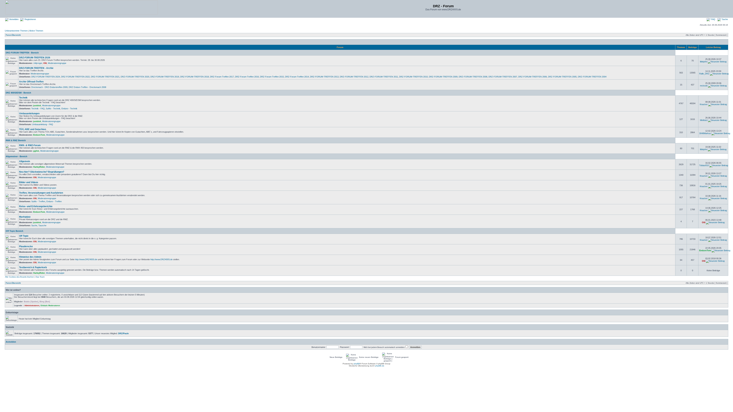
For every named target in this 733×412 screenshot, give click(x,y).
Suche (724, 19)
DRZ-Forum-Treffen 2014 (297, 77)
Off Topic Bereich (14, 231)
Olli (45, 63)
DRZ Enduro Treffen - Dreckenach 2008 (87, 87)
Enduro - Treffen (54, 201)
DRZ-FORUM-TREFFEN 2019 (164, 77)
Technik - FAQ (38, 108)
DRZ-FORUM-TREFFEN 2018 (194, 77)
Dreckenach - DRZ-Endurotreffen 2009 (49, 87)
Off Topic (24, 236)
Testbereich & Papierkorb (33, 267)
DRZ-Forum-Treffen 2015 (272, 77)
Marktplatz (25, 217)
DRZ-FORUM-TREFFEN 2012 (354, 77)
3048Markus (705, 133)
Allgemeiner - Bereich (16, 156)
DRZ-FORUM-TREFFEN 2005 (562, 77)
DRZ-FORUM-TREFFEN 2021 (105, 77)
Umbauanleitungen (29, 113)
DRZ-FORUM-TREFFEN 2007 (502, 77)
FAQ (712, 19)
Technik (23, 97)
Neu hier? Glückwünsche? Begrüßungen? (41, 172)
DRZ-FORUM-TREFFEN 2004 (592, 77)
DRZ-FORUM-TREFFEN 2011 (384, 77)
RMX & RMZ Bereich (16, 140)
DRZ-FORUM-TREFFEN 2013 (324, 77)
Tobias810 (704, 165)
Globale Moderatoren (50, 305)
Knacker (704, 104)
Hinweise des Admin (30, 257)
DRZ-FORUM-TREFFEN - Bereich (22, 53)
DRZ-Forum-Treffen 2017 (222, 77)
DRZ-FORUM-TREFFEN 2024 (45, 77)
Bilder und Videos (28, 182)
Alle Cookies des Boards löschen (19, 277)
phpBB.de (379, 366)
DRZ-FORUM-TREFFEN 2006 (532, 77)
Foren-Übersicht (13, 35)
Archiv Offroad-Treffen (31, 81)
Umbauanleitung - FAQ (42, 124)
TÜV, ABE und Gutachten (32, 129)
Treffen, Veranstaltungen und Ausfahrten (41, 193)
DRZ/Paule (123, 333)
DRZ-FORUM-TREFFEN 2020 (135, 77)
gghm (36, 151)
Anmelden (14, 19)
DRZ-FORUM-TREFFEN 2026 (34, 57)
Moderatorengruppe (57, 63)
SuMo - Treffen (38, 201)
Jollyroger (37, 63)
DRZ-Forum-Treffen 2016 (247, 77)
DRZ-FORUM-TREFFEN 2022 (75, 77)
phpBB (357, 364)
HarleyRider (39, 167)
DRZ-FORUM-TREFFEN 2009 (443, 77)
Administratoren (31, 305)
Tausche (42, 225)
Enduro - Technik (69, 108)
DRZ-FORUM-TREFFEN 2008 (473, 77)
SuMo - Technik (53, 108)
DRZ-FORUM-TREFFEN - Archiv (36, 68)
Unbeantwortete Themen (16, 31)
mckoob (703, 85)
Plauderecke (26, 246)
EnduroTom (39, 135)
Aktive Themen (36, 31)
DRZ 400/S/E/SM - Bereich (18, 93)
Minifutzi (703, 120)
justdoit (37, 105)
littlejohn (703, 61)
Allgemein (24, 161)
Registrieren (30, 19)
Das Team (40, 277)
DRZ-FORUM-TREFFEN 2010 (413, 77)
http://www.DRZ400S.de (86, 259)
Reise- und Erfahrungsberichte (35, 206)
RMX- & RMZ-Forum (30, 145)
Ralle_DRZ (704, 73)
